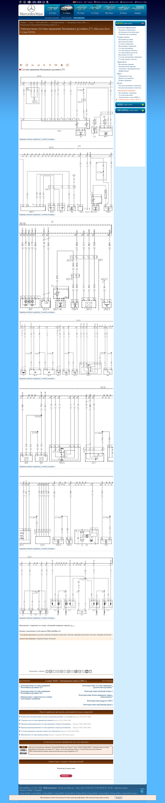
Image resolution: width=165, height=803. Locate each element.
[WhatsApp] (72, 671)
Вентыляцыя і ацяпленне (127, 46)
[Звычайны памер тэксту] (44, 65)
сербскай (70, 635)
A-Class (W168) (24, 793)
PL (106, 788)
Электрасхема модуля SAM (99, 701)
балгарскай (54, 635)
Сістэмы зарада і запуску (127, 59)
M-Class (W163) (115, 793)
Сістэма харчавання (125, 48)
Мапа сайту (115, 2)
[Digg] (86, 671)
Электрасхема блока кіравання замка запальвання (95, 696)
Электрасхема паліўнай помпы (98, 691)
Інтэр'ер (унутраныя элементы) (129, 88)
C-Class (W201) (36, 793)
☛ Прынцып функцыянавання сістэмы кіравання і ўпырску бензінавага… (55, 724)
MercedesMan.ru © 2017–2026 (30, 788)
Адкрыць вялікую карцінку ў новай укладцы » (37, 139)
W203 (79, 18)
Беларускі (79, 2)
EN (86, 788)
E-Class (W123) (70, 793)
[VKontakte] (47, 671)
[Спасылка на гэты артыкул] (56, 65)
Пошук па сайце (142, 2)
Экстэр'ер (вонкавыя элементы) (129, 85)
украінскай (62, 635)
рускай (40, 635)
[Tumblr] (79, 671)
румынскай (85, 635)
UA (95, 788)
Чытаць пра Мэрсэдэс (66, 788)
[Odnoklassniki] (57, 671)
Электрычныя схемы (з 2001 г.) (129, 99)
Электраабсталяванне (126, 90)
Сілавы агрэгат (123, 37)
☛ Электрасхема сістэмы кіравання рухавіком (45, 720)
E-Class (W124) (81, 793)
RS (98, 788)
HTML (23, 750)
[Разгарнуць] (143, 105)
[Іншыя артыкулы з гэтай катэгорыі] (50, 65)
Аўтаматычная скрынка (127, 66)
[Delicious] (83, 671)
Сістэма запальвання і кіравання (130, 57)
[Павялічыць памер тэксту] (38, 65)
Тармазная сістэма (125, 76)
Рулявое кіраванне (125, 80)
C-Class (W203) (59, 793)
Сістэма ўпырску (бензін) (127, 50)
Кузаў (119, 83)
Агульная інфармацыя (126, 28)
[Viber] (68, 671)
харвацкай (77, 635)
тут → (72, 625)
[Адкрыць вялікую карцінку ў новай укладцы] (66, 75)
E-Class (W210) (92, 793)
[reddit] (90, 671)
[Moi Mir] (61, 671)
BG (89, 788)
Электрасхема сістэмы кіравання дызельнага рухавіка (97, 686)
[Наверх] (142, 791)
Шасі (119, 74)
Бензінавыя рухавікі (125, 39)
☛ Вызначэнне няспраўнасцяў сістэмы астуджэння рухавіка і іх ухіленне (55, 717)
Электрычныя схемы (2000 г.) (129, 97)
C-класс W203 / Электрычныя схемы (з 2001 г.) (66, 681)
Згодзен (119, 798)
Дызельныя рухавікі (125, 42)
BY (92, 788)
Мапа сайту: (80, 788)
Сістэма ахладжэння (125, 44)
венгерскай (107, 635)
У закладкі (89, 2)
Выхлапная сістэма (125, 55)
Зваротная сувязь (127, 2)
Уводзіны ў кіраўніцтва (126, 30)
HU (111, 788)
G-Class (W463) (104, 793)
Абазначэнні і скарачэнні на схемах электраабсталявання (36, 698)
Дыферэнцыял (123, 71)
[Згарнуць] (143, 23)
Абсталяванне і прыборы (127, 93)
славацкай (99, 635)
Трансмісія (121, 62)
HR (101, 788)
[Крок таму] (21, 65)
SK (109, 788)
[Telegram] (65, 671)
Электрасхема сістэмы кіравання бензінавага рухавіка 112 (35, 686)
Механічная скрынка (126, 64)
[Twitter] (54, 671)
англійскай (46, 635)
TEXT (23, 747)
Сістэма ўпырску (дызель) (127, 53)
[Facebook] (50, 671)
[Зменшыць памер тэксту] (33, 65)
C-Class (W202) (47, 793)
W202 (66, 18)
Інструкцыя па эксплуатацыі (128, 32)
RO (103, 788)
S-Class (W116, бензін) (129, 793)
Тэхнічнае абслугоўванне (127, 34)
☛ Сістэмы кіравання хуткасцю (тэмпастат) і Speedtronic (49, 731)
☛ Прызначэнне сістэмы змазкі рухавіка (46, 735)
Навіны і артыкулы (102, 2)
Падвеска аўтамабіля (126, 78)
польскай (92, 635)
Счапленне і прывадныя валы (129, 69)
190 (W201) (52, 18)
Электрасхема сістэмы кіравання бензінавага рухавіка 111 (35, 692)
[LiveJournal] (75, 671)
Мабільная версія (50, 788)
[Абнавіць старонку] (27, 65)
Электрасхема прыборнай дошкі (97, 705)
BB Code (23, 753)
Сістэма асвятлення (125, 95)
